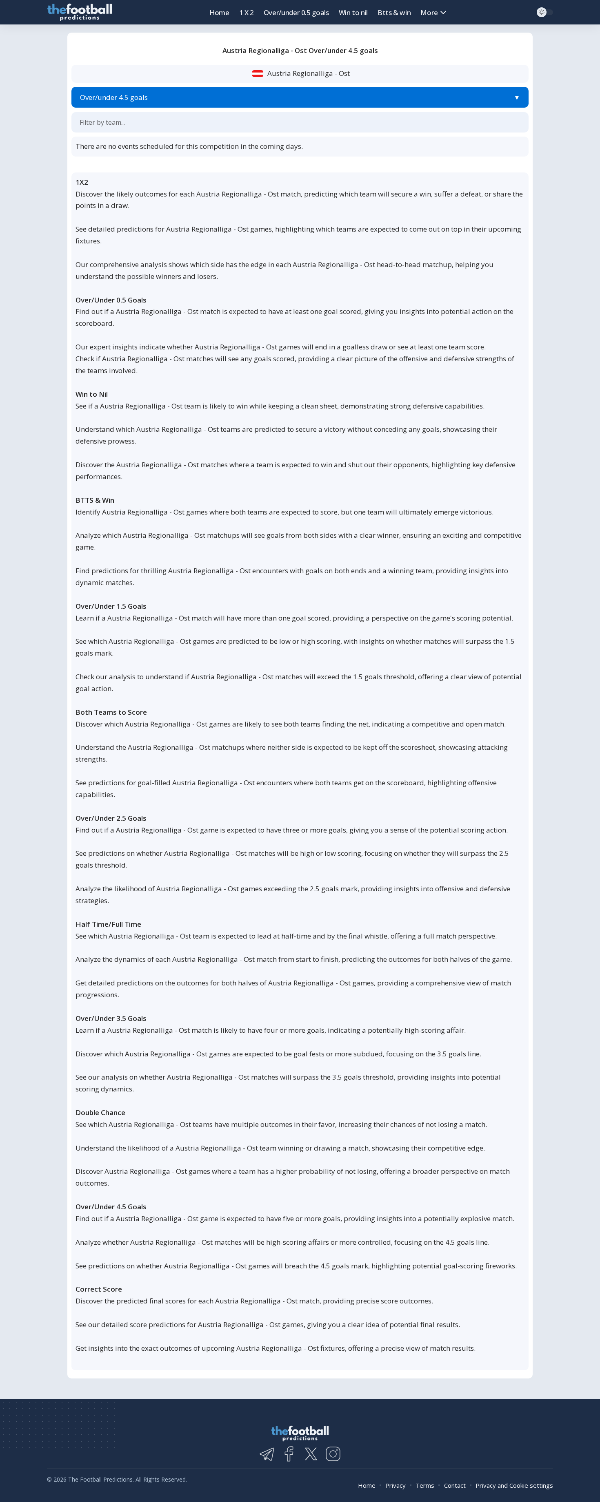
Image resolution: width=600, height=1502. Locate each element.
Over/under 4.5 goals (114, 97)
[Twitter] (311, 1454)
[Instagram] (333, 1454)
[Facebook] (289, 1454)
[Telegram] (267, 1454)
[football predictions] (79, 12)
